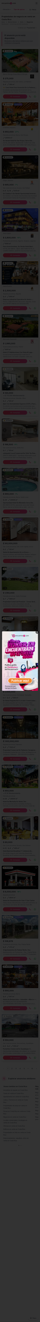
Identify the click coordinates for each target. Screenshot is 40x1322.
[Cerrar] (37, 632)
